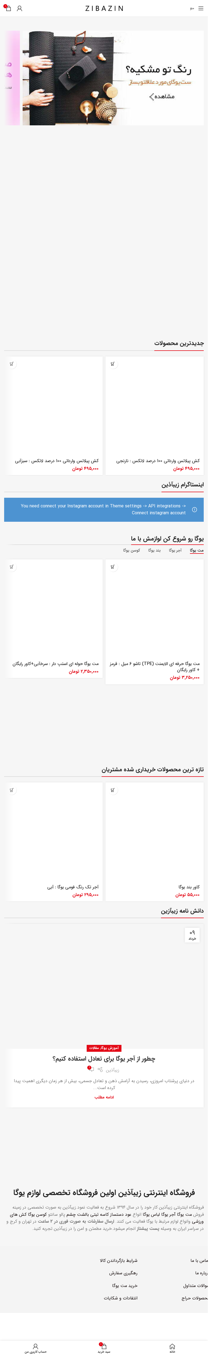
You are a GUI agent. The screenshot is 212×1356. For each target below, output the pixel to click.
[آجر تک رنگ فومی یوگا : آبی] (53, 831)
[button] (113, 364)
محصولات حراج (196, 1298)
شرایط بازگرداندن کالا (118, 1260)
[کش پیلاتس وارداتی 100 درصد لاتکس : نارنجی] (154, 405)
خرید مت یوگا (124, 1285)
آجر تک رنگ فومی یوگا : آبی (73, 887)
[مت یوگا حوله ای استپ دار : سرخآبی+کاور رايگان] (53, 608)
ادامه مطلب (104, 1097)
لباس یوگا (151, 1214)
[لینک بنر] (113, 78)
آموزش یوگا (110, 1048)
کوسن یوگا (37, 1214)
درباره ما (202, 1273)
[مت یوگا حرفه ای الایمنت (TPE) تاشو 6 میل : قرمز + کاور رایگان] (154, 608)
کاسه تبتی (99, 1214)
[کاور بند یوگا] (154, 831)
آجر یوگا (168, 1214)
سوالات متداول (196, 1285)
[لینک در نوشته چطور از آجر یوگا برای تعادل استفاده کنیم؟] (104, 986)
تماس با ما (200, 1260)
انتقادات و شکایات (120, 1298)
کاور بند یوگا (189, 887)
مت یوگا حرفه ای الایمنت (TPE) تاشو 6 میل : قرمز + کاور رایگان (155, 666)
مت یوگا (184, 1214)
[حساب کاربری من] (19, 8)
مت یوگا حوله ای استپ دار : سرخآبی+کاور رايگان (55, 663)
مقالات (94, 1048)
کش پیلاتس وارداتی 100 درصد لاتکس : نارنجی (158, 460)
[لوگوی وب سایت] (104, 8)
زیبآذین (112, 1070)
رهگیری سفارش (123, 1273)
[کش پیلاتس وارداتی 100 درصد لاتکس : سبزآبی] (53, 405)
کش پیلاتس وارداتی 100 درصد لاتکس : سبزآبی (57, 460)
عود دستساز (120, 1214)
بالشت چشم (78, 1214)
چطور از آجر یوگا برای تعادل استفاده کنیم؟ (104, 1058)
